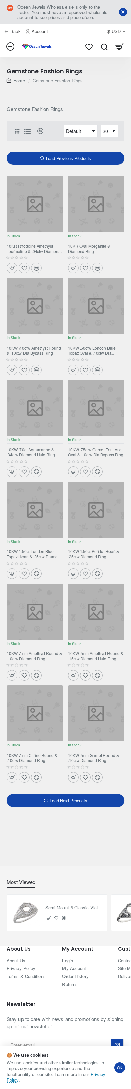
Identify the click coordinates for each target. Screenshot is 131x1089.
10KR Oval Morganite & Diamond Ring (89, 248)
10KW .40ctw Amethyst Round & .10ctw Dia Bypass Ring (34, 350)
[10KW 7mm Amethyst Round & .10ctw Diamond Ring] (35, 612)
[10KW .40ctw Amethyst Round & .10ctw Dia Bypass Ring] (35, 306)
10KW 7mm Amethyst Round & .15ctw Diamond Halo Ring (95, 656)
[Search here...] (104, 46)
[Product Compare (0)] (37, 131)
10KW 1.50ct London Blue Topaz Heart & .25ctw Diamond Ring (34, 554)
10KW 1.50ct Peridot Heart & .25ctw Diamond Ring (93, 554)
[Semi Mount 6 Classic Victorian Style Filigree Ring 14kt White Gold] (25, 913)
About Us (18, 949)
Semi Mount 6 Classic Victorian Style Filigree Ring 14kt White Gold (74, 908)
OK (120, 1067)
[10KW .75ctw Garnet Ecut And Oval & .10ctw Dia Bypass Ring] (96, 408)
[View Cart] (119, 46)
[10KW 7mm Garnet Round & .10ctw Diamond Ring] (96, 713)
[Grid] (17, 131)
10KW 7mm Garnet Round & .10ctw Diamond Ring (93, 758)
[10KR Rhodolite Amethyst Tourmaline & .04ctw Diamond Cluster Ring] (35, 204)
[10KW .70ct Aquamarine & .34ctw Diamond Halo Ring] (35, 408)
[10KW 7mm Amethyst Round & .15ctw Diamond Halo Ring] (96, 612)
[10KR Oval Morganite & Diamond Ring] (96, 204)
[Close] (123, 12)
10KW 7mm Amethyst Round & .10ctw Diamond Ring (34, 656)
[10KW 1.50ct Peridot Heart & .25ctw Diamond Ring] (96, 510)
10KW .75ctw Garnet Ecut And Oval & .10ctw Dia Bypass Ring (95, 452)
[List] (27, 131)
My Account (77, 949)
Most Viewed (21, 882)
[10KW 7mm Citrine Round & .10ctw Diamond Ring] (35, 713)
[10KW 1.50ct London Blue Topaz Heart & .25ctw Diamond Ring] (35, 510)
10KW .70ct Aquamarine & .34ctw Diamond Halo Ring (31, 452)
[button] (12, 268)
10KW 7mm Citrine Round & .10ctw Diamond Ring (32, 758)
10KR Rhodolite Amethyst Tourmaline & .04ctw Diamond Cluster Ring (33, 248)
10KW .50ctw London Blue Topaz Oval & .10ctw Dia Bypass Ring (92, 350)
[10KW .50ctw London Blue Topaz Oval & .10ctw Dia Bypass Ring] (96, 306)
